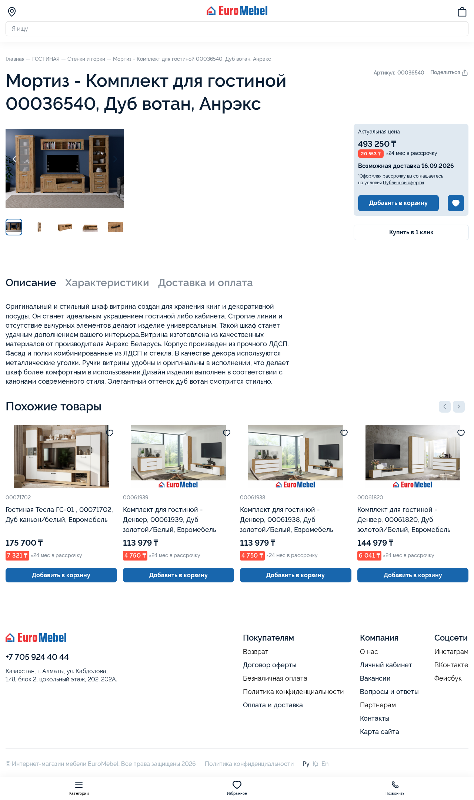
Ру (306, 763)
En (324, 763)
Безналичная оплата (275, 678)
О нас (369, 651)
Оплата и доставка (273, 705)
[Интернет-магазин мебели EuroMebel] (237, 13)
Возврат (255, 651)
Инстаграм (451, 651)
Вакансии (375, 678)
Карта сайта (379, 731)
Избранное (237, 793)
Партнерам (378, 705)
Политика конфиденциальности (293, 691)
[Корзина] (462, 13)
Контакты (375, 718)
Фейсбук (448, 678)
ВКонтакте (451, 665)
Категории (79, 793)
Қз (315, 763)
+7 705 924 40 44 (37, 657)
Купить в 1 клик (411, 232)
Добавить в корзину (398, 202)
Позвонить (395, 793)
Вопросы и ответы (389, 691)
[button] (445, 407)
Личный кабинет (386, 665)
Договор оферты (270, 665)
